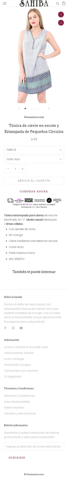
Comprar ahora (34, 191)
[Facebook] (5, 328)
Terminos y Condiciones (19, 396)
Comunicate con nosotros (21, 371)
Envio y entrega (14, 359)
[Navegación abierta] (4, 3)
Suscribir (17, 457)
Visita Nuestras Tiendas (19, 353)
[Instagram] (13, 328)
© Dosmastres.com (34, 474)
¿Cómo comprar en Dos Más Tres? (26, 347)
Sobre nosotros (14, 407)
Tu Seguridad (12, 376)
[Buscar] (57, 3)
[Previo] (19, 108)
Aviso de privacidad (17, 402)
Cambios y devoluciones (20, 413)
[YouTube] (21, 328)
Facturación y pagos (17, 365)
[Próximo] (48, 108)
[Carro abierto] (63, 3)
